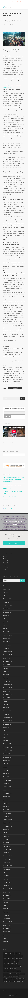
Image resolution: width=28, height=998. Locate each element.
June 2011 (6, 938)
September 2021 (7, 612)
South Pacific (6, 978)
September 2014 (7, 826)
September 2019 (7, 661)
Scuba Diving (21, 973)
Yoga (22, 981)
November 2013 (7, 859)
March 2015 (6, 810)
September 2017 (7, 724)
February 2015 (7, 813)
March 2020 (6, 642)
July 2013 (5, 872)
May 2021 (5, 625)
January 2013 (6, 885)
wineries (18, 981)
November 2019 (7, 655)
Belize (19, 953)
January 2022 (6, 602)
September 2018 (7, 694)
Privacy (5, 569)
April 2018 (6, 707)
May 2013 (5, 879)
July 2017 (5, 731)
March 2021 (6, 632)
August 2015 (6, 796)
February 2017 (7, 744)
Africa (10, 953)
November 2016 (7, 750)
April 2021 (6, 628)
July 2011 (5, 935)
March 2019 (6, 678)
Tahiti (11, 978)
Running (19, 388)
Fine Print (5, 567)
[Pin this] (13, 24)
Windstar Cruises (12, 981)
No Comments (15, 20)
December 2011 (7, 918)
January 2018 (6, 714)
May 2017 (5, 734)
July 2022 (5, 595)
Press (4, 565)
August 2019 (6, 665)
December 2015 (7, 787)
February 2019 (7, 681)
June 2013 (6, 876)
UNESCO (19, 978)
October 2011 (6, 925)
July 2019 (5, 668)
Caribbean (21, 956)
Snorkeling (10, 976)
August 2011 (6, 932)
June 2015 (6, 803)
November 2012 (7, 889)
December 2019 (7, 651)
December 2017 (7, 717)
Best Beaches (6, 956)
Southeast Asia (15, 976)
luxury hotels (13, 968)
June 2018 (6, 701)
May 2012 (5, 908)
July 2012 (5, 902)
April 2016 (6, 773)
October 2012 (6, 892)
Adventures (6, 953)
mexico (14, 971)
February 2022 (7, 599)
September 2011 (7, 928)
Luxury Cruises (6, 968)
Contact (5, 559)
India (12, 966)
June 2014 (6, 836)
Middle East (19, 971)
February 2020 (7, 645)
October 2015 (6, 790)
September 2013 (7, 866)
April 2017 (6, 737)
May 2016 (5, 770)
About (5, 557)
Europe (5, 961)
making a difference (7, 971)
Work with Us (6, 561)
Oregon (5, 973)
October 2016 (6, 754)
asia (16, 953)
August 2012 (6, 899)
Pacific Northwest (11, 973)
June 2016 (6, 767)
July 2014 (5, 833)
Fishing (13, 961)
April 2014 (6, 843)
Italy (15, 966)
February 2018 (7, 711)
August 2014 (6, 829)
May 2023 (5, 592)
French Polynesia (7, 963)
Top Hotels (15, 978)
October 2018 (6, 691)
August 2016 (6, 760)
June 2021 (6, 622)
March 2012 (6, 912)
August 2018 (6, 698)
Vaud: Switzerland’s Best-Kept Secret (13, 485)
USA (23, 978)
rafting (17, 973)
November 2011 (7, 922)
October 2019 (6, 658)
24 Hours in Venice (8, 488)
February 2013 (7, 882)
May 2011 (5, 941)
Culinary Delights (11, 958)
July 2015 (5, 800)
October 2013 (6, 862)
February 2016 (7, 780)
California (12, 956)
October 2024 (6, 589)
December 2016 (7, 747)
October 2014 (6, 823)
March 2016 (6, 777)
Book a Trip (6, 563)
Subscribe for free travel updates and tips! (14, 409)
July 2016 (5, 763)
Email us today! (14, 543)
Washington (6, 981)
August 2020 (6, 638)
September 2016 (7, 757)
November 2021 (7, 605)
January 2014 (6, 852)
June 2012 (6, 905)
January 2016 (6, 783)
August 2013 (6, 869)
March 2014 (6, 846)
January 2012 (6, 915)
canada (16, 956)
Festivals (9, 961)
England (20, 958)
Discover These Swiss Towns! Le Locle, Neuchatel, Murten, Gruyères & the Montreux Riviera (13, 480)
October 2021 (6, 609)
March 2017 (6, 740)
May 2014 (5, 839)
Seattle (5, 976)
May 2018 (5, 704)
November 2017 (7, 721)
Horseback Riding (7, 966)
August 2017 (6, 727)
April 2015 (6, 806)
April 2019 (6, 674)
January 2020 (6, 648)
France (17, 961)
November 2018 (7, 688)
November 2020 (7, 635)
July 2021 (5, 618)
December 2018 (7, 684)
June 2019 (6, 671)
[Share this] (5, 24)
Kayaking (19, 966)
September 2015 (7, 793)
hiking (16, 963)
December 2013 (7, 856)
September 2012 (7, 895)
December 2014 (7, 819)
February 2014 (7, 849)
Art (13, 953)
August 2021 (6, 615)
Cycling (16, 958)
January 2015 (6, 816)
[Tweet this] (7, 24)
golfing (12, 963)
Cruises (5, 958)
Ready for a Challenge (13, 388)
